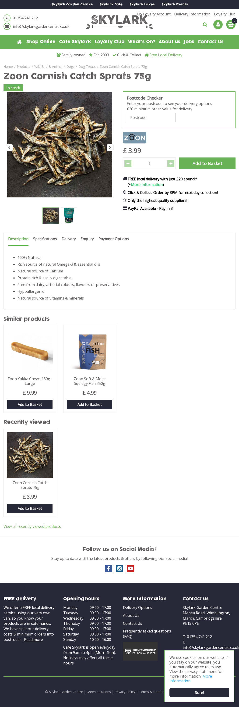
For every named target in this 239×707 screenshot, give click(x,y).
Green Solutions (99, 691)
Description (18, 238)
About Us (131, 615)
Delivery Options (137, 607)
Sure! (199, 692)
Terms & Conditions (154, 691)
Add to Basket (30, 404)
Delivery (69, 238)
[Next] (110, 147)
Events (175, 4)
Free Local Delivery (165, 54)
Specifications (45, 238)
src (205, 24)
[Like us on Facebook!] (108, 568)
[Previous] (9, 147)
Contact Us (132, 623)
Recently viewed (27, 422)
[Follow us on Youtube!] (130, 568)
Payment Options (113, 238)
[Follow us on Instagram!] (119, 568)
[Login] (218, 24)
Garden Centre (72, 4)
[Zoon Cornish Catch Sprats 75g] (59, 147)
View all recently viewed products (32, 526)
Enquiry (87, 238)
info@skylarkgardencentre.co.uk (41, 26)
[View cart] (230, 24)
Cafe (111, 4)
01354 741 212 (25, 18)
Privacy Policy (125, 691)
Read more (33, 639)
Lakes (142, 4)
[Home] (19, 42)
